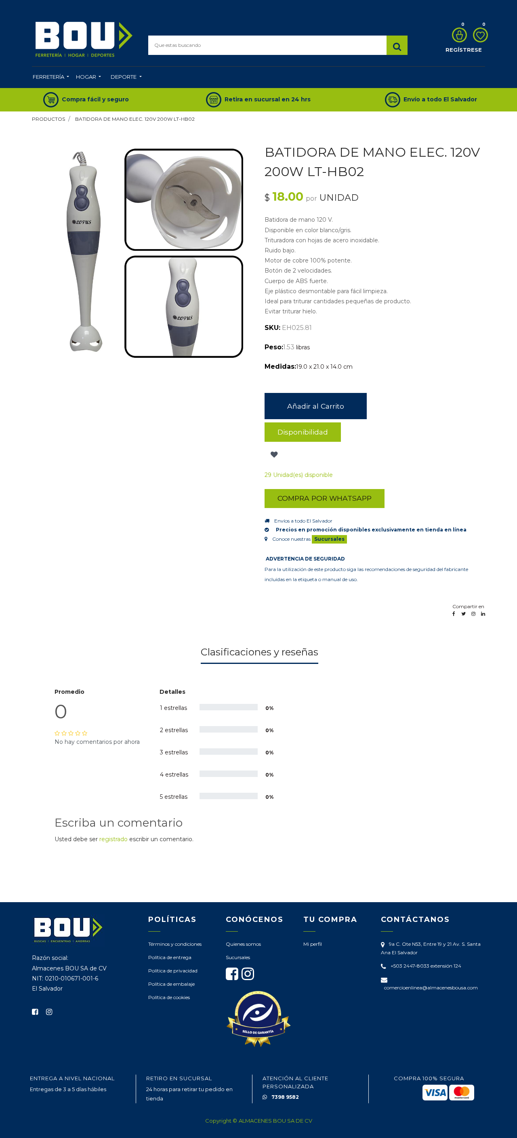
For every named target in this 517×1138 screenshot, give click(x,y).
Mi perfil (312, 944)
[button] (273, 454)
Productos (48, 119)
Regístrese (464, 49)
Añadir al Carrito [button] (315, 406)
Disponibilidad (302, 432)
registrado (113, 839)
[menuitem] (51, 77)
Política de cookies (169, 997)
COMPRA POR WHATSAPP (324, 498)
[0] (457, 34)
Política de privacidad (173, 971)
